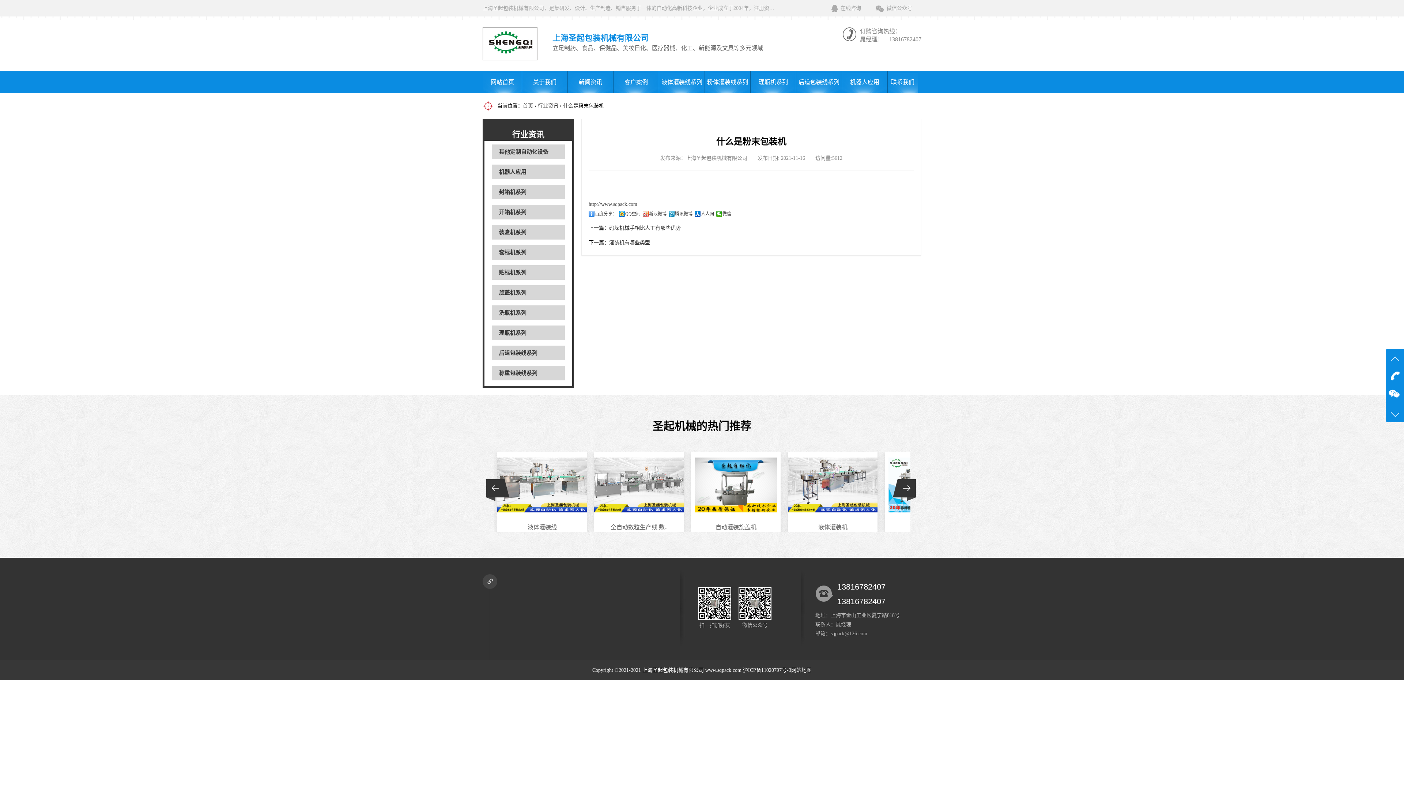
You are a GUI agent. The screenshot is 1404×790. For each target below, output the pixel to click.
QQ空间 (633, 214)
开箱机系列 (512, 212)
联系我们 (902, 82)
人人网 (707, 214)
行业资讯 (548, 106)
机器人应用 (864, 82)
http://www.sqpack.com (613, 204)
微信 (726, 214)
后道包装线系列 (819, 82)
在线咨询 (851, 8)
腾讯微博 (683, 214)
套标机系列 (512, 252)
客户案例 (636, 82)
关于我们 (544, 82)
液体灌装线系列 (681, 82)
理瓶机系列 (773, 82)
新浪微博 (658, 214)
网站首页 (502, 82)
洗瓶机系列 (512, 313)
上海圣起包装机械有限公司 (673, 670)
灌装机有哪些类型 (629, 242)
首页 (528, 106)
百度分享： (606, 214)
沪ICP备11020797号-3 (767, 670)
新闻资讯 (590, 82)
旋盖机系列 (512, 293)
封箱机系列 (512, 192)
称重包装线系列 (518, 373)
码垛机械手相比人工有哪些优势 (645, 228)
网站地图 (801, 670)
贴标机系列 (512, 272)
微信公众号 (899, 8)
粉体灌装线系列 (727, 82)
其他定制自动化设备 (523, 152)
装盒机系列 (512, 232)
